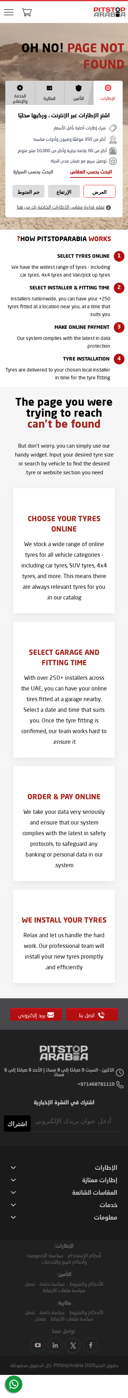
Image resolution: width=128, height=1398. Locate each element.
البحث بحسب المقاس (91, 172)
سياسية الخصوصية (45, 1255)
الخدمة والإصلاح (20, 98)
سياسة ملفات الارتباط (64, 1290)
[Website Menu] (8, 12)
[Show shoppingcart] (27, 12)
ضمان (40, 1319)
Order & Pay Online (64, 797)
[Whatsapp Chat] (14, 1384)
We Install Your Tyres (64, 920)
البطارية (49, 98)
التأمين (78, 98)
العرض (99, 192)
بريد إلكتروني (32, 1015)
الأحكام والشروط (86, 1284)
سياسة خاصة (52, 1284)
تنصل (30, 1284)
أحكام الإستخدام (84, 1255)
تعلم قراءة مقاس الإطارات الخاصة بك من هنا (61, 207)
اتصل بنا (87, 1015)
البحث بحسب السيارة (33, 172)
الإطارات (108, 98)
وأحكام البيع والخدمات (64, 1262)
